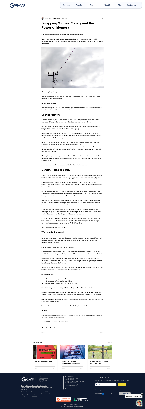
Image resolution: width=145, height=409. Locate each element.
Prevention (54, 321)
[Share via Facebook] (42, 327)
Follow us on (98, 393)
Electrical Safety (46, 321)
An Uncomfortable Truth (43, 362)
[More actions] (103, 18)
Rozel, (22, 386)
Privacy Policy (65, 404)
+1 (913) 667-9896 (43, 382)
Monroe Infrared (36, 386)
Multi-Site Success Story (71, 382)
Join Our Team (68, 387)
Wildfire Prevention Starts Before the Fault (99, 362)
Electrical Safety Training (71, 384)
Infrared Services (69, 379)
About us (34, 396)
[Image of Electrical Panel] (72, 352)
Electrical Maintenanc (70, 385)
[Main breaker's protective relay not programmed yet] (45, 352)
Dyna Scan (43, 387)
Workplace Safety (63, 321)
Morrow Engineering (31, 387)
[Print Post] (58, 327)
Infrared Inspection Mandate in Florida (74, 381)
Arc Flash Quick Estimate (71, 378)
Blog (66, 388)
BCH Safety (28, 386)
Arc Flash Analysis (69, 376)
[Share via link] (54, 327)
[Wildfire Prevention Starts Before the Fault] (100, 352)
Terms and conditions (76, 404)
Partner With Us (69, 390)
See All (110, 342)
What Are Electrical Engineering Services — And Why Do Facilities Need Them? (72, 362)
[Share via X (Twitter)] (46, 327)
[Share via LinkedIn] (50, 327)
